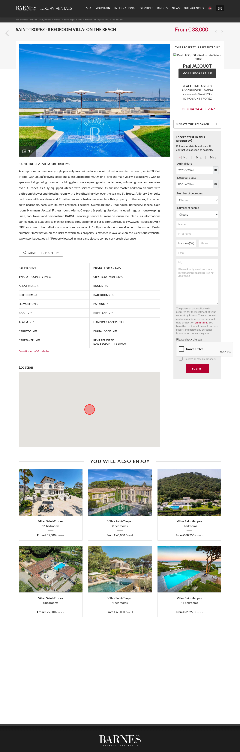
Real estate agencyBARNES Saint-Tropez (197, 87)
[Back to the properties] (7, 33)
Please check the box (189, 339)
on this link (201, 322)
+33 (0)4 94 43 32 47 (197, 109)
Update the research (192, 124)
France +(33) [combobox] (186, 243)
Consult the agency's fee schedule (34, 351)
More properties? (197, 73)
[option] (94, 100)
